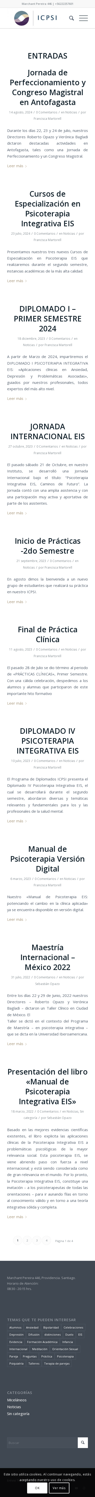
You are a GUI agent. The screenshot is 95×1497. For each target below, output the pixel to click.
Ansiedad (32, 1327)
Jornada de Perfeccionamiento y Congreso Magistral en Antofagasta (48, 87)
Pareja (13, 1356)
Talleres (33, 1363)
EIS (80, 1334)
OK (37, 1488)
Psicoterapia (65, 1356)
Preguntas (29, 1356)
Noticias (71, 112)
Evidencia (15, 1342)
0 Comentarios (46, 112)
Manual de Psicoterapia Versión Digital (47, 859)
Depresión (16, 1334)
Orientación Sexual (65, 1349)
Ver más (59, 1488)
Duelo (69, 1334)
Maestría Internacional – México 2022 (47, 957)
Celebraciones (73, 1327)
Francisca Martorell (47, 118)
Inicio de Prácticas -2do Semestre (48, 546)
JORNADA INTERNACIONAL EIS (47, 431)
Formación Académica (42, 1342)
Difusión (34, 1334)
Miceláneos (17, 1399)
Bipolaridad (51, 1327)
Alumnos (15, 1327)
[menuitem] (69, 18)
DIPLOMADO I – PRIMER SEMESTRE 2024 (48, 318)
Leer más (15, 165)
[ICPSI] (39, 18)
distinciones (52, 1334)
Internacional (18, 1349)
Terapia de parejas (56, 1363)
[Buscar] (69, 18)
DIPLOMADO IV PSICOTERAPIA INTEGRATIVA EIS (47, 741)
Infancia (67, 1342)
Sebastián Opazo (47, 984)
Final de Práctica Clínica (48, 634)
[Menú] (81, 18)
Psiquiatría (16, 1363)
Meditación (39, 1349)
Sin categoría (18, 1413)
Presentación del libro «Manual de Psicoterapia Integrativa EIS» (47, 1086)
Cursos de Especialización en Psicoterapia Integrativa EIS (48, 209)
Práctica (46, 1356)
